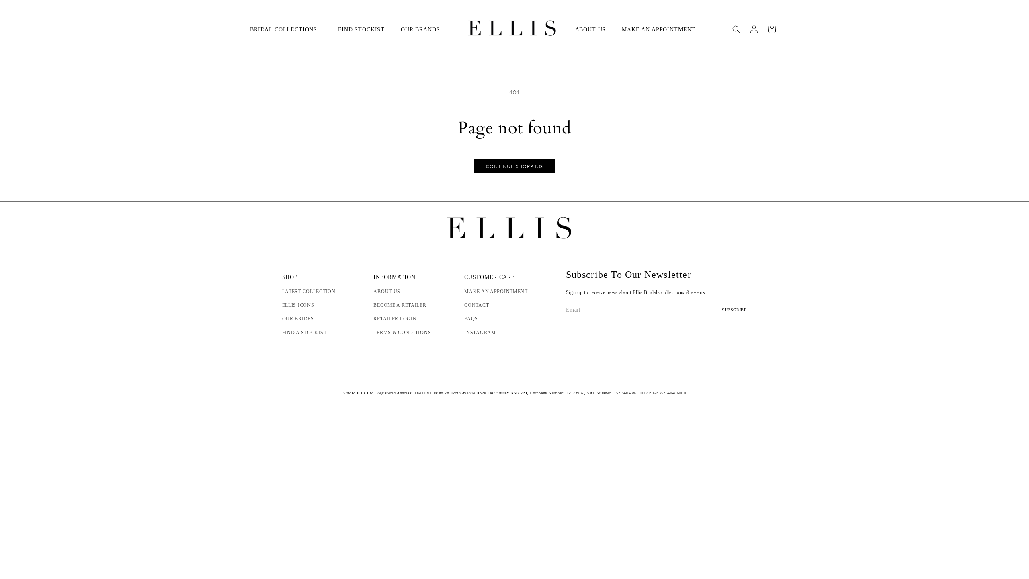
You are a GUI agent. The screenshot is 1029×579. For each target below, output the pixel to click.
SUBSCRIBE (734, 310)
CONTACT (476, 305)
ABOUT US (386, 291)
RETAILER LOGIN (394, 319)
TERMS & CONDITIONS (402, 332)
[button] (286, 29)
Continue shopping (514, 166)
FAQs (471, 319)
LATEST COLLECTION (309, 291)
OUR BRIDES (298, 319)
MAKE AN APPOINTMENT (496, 291)
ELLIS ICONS (298, 305)
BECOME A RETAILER (399, 305)
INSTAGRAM (480, 332)
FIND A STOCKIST (304, 332)
